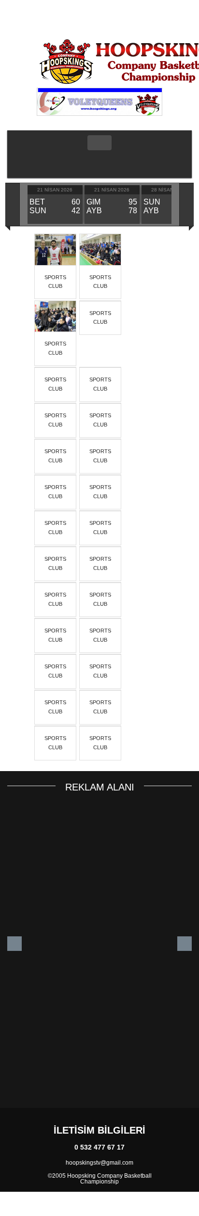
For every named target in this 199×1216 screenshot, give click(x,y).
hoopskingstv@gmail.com (99, 1162)
